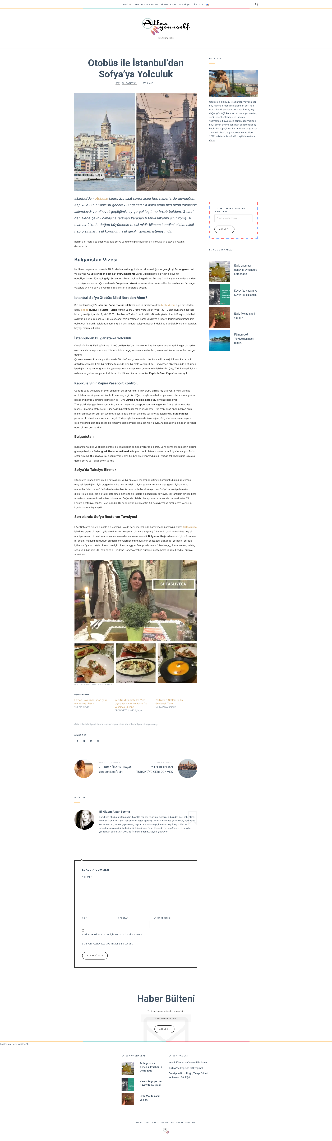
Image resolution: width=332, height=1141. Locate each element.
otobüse (101, 198)
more (212, 140)
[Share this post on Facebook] (77, 741)
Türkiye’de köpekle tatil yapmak (186, 1068)
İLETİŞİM (198, 4)
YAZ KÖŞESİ (185, 4)
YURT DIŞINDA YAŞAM (146, 4)
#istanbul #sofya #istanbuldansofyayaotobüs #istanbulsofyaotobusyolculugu (117, 724)
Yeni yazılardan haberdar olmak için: (229, 210)
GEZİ (125, 4)
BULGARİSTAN (129, 83)
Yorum (87, 877)
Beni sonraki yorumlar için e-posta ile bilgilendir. (112, 934)
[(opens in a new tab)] (160, 305)
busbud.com (168, 305)
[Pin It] (91, 741)
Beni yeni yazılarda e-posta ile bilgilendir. (107, 944)
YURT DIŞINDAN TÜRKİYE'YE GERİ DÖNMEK (166, 770)
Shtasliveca (190, 526)
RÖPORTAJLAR (168, 4)
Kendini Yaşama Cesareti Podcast (188, 1062)
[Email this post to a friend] (98, 741)
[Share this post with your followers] (84, 741)
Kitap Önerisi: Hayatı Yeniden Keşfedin (105, 768)
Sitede (85, 309)
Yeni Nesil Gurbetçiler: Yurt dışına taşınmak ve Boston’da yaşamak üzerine (131, 703)
